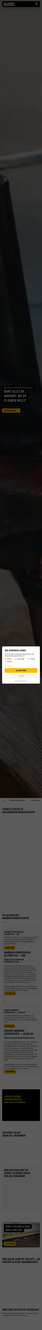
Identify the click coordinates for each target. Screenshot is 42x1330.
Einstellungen (8, 666)
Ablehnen (21, 676)
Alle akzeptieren (21, 670)
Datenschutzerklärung (21, 681)
